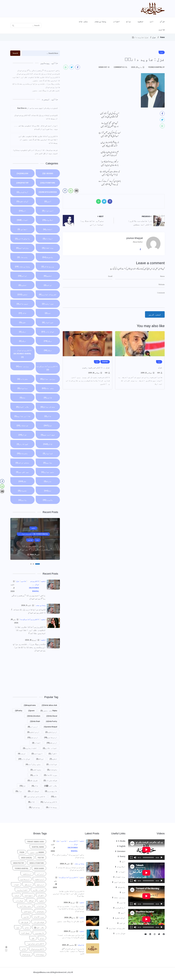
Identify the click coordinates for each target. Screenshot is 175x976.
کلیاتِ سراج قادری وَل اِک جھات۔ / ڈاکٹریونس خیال (38, 73)
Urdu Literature (33, 716)
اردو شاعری (50, 737)
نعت (47, 490)
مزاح (128, 21)
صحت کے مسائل (48, 407)
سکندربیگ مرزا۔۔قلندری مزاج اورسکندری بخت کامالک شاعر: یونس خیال (36, 85)
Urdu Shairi (35, 721)
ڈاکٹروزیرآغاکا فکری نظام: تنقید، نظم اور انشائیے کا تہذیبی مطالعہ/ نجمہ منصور (36, 79)
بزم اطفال (48, 248)
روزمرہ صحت (22, 366)
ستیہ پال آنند (33, 764)
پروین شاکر (47, 266)
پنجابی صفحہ (100, 21)
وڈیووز (48, 500)
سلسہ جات (83, 21)
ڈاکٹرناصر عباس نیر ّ (34, 796)
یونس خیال (34, 807)
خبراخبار (47, 322)
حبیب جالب (22, 304)
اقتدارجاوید (30, 748)
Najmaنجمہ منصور (48, 710)
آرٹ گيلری (22, 192)
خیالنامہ (51, 764)
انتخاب (47, 229)
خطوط (22, 322)
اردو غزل (33, 737)
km (158, 373)
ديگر (48, 341)
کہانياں (48, 453)
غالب (47, 416)
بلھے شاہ (22, 257)
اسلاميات (47, 220)
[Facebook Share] (65, 190)
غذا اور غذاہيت (22, 416)
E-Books (47, 173)
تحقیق (48, 276)
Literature (47, 183)
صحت (22, 397)
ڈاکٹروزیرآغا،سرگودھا (47, 368)
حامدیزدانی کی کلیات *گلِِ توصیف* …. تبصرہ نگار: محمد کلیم (72, 951)
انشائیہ (22, 229)
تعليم (22, 285)
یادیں (22, 500)
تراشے (48, 285)
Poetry (22, 183)
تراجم (22, 276)
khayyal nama (30, 705)
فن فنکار (22, 425)
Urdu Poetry (51, 721)
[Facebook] (141, 249)
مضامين (47, 463)
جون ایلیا (48, 304)
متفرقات (22, 453)
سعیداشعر (35, 769)
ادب (151, 21)
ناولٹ (48, 481)
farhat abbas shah (49, 705)
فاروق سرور (51, 791)
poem (31, 710)
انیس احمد (37, 753)
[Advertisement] (35, 673)
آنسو (47, 201)
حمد (48, 313)
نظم (22, 481)
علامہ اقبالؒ (50, 786)
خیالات (40, 759)
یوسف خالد (51, 807)
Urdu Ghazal (51, 716)
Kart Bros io (22, 108)
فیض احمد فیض (48, 435)
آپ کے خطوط (22, 201)
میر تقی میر (22, 472)
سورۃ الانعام (50, 775)
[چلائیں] (161, 857)
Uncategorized (48, 192)
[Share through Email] (76, 190)
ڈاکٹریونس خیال (49, 802)
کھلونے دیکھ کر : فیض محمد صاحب (44, 108)
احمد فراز (47, 211)
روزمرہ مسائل (47, 379)
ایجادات (48, 238)
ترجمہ (21, 753)
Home (162, 37)
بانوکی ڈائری (22, 238)
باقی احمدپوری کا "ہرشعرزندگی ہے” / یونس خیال (39, 70)
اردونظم (52, 743)
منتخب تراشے (22, 463)
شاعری (162, 29)
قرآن (162, 21)
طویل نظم (33, 780)
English (22, 173)
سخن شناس (52, 769)
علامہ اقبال (22, 407)
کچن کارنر (22, 444)
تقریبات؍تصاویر (48, 294)
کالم (47, 444)
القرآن (53, 753)
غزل (154, 37)
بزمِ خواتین (22, 248)
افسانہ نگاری (50, 748)
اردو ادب (33, 727)
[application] (146, 849)
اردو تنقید (33, 732)
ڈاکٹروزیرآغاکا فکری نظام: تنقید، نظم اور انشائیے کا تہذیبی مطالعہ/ (30, 630)
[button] (39, 564)
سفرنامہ (22, 379)
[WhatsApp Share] (70, 190)
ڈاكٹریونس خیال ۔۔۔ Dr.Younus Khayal (22, 353)
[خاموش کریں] (135, 857)
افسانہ (116, 21)
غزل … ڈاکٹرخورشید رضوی (96, 367)
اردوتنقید (51, 732)
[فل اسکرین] (131, 857)
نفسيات (22, 490)
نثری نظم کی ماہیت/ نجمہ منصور (46, 90)
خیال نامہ (47, 332)
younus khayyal (50, 727)
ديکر (22, 332)
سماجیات (23, 388)
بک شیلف (47, 257)
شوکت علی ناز (50, 780)
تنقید (140, 21)
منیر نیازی (47, 472)
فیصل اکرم (33, 791)
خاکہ (22, 313)
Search (15, 53)
